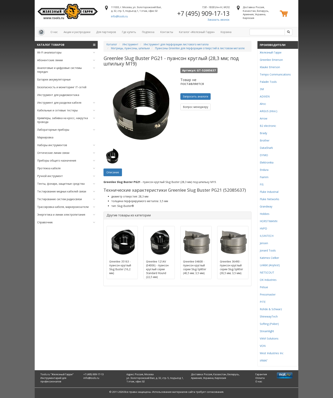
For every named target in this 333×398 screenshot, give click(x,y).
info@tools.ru (119, 16)
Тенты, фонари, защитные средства (61, 183)
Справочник (45, 222)
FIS (262, 184)
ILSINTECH (266, 236)
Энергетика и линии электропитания (61, 214)
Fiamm (264, 177)
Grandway (266, 206)
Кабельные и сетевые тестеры (57, 110)
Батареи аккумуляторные (54, 79)
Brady (263, 133)
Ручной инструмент (50, 176)
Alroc (263, 104)
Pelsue (264, 287)
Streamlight (267, 331)
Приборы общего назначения (56, 160)
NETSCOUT (267, 272)
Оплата (260, 378)
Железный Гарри (270, 52)
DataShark (266, 148)
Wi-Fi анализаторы (49, 52)
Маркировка (45, 137)
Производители (272, 45)
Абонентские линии (50, 60)
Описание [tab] (112, 172)
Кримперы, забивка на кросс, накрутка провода (62, 120)
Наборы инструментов (52, 145)
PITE (263, 302)
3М (262, 89)
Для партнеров (106, 32)
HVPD (263, 228)
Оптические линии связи (53, 153)
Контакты (166, 32)
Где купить (129, 32)
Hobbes (264, 214)
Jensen (264, 243)
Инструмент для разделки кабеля (59, 102)
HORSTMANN (268, 221)
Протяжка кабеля (49, 168)
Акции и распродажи (77, 32)
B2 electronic (268, 126)
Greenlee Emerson (271, 60)
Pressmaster (268, 294)
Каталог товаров (50, 45)
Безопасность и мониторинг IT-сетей (61, 87)
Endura (264, 170)
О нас (54, 32)
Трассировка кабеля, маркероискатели (63, 207)
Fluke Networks (269, 199)
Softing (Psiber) (269, 324)
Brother (264, 140)
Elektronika (266, 162)
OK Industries (268, 280)
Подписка (148, 32)
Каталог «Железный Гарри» (197, 32)
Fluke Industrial (269, 192)
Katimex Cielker (269, 258)
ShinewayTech (269, 316)
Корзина (225, 32)
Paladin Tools (268, 82)
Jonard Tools (268, 250)
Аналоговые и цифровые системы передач (59, 70)
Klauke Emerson (270, 67)
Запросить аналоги (195, 96)
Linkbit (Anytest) (270, 265)
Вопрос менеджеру (195, 107)
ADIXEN (265, 96)
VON (263, 346)
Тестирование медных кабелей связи (61, 191)
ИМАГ (264, 360)
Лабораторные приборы (53, 129)
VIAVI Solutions (269, 338)
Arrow (263, 118)
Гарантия (261, 374)
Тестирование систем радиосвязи (59, 199)
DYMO (264, 155)
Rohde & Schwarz (271, 309)
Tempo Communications (275, 74)
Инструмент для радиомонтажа (58, 95)
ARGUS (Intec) (268, 111)
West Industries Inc (271, 353)
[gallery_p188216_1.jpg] (112, 156)
